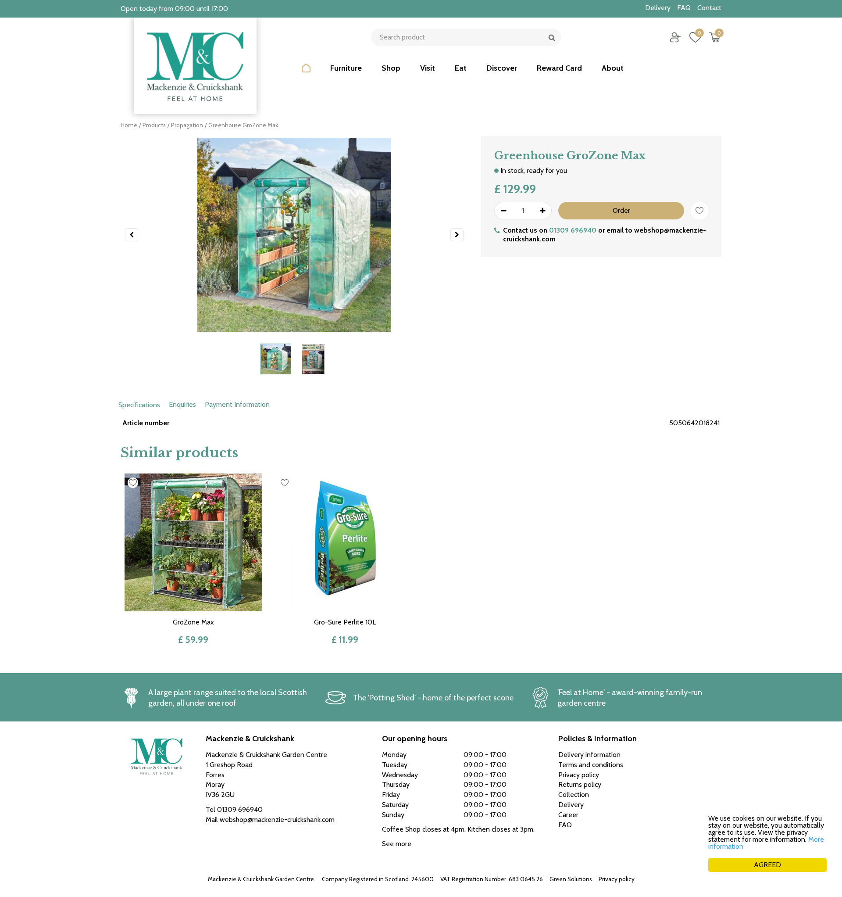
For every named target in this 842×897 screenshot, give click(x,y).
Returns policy (579, 784)
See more (396, 844)
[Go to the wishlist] (692, 37)
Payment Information (237, 404)
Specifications (139, 405)
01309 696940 (572, 230)
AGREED (767, 865)
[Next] (457, 234)
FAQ (565, 825)
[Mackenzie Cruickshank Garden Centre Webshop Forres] (195, 66)
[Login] (675, 37)
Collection (573, 794)
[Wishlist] (695, 37)
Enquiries (182, 404)
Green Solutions (570, 879)
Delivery (571, 804)
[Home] (306, 74)
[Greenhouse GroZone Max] (294, 235)
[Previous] (131, 234)
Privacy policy (617, 879)
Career (568, 815)
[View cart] (714, 37)
